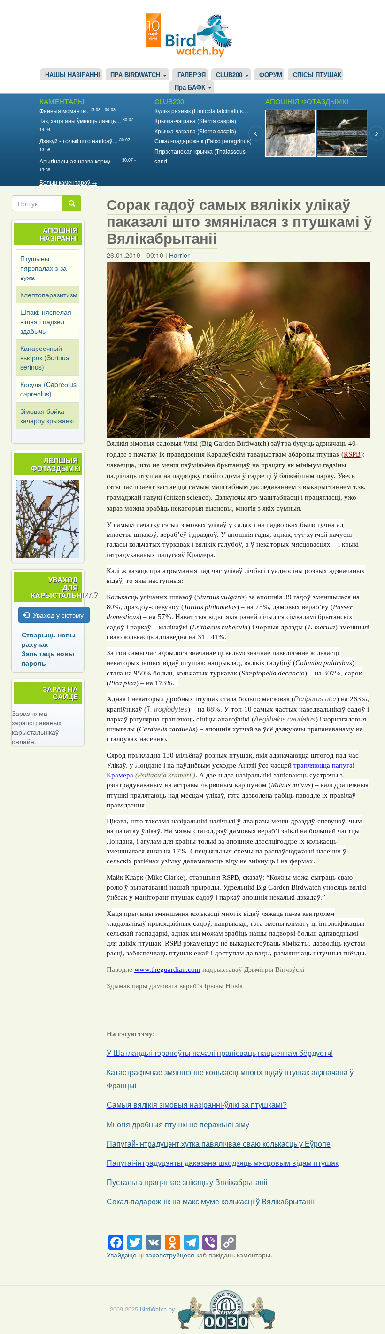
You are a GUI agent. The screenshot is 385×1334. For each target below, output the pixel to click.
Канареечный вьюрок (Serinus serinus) (44, 357)
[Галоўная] (192, 34)
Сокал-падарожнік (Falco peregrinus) (203, 141)
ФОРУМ (270, 75)
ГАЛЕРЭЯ (191, 75)
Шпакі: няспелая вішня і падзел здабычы (45, 321)
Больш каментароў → (68, 182)
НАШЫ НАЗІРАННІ (72, 75)
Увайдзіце (122, 1254)
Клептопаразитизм (48, 294)
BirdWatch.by (157, 1309)
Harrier (179, 255)
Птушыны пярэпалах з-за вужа (43, 268)
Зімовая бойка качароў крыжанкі (47, 415)
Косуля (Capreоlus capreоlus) (48, 389)
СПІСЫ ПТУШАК (317, 75)
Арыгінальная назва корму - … (80, 161)
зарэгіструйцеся (170, 1254)
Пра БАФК (191, 88)
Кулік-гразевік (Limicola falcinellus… (201, 111)
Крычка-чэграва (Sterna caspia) (195, 120)
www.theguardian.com (167, 969)
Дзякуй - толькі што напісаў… (78, 141)
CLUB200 (230, 75)
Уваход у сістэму (58, 615)
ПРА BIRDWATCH (136, 75)
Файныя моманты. (63, 111)
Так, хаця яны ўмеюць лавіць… (80, 120)
